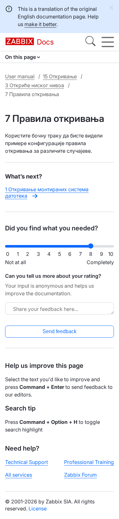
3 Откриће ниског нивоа (34, 85)
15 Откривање (60, 76)
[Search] (90, 42)
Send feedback (59, 331)
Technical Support (26, 462)
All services (18, 475)
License (38, 508)
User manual (20, 76)
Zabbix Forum (80, 475)
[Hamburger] (108, 42)
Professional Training (89, 462)
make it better (40, 24)
